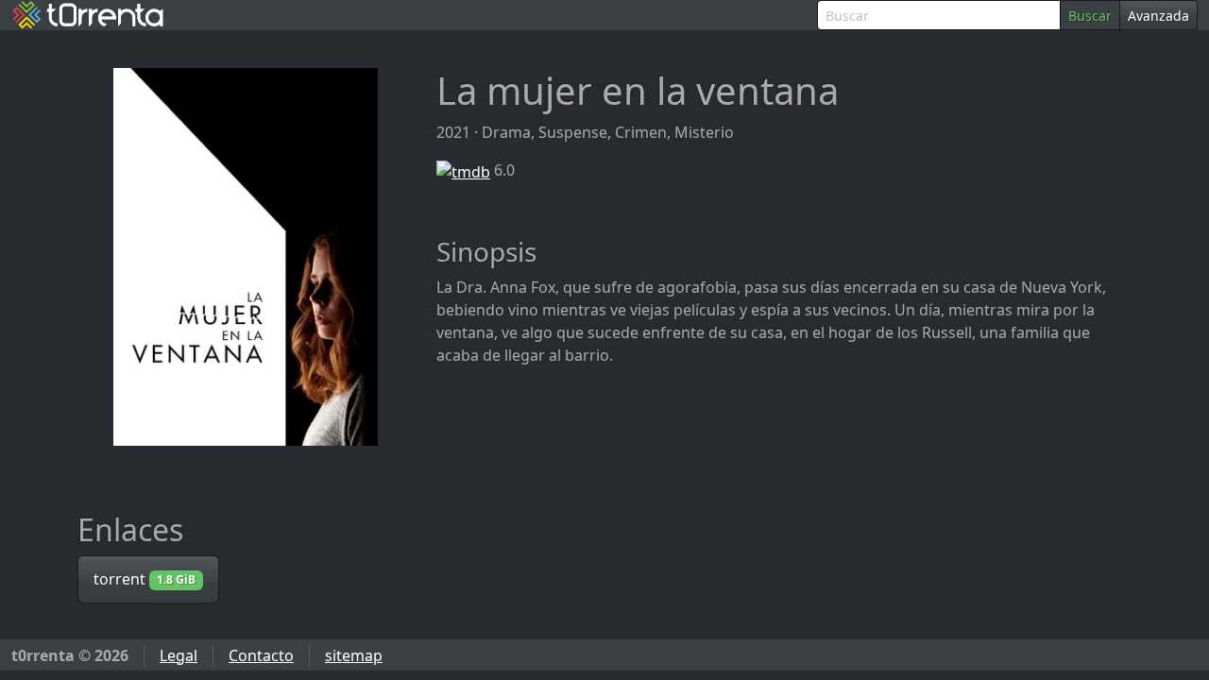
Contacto (261, 655)
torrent (145, 579)
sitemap (354, 655)
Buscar (1090, 16)
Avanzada (1158, 16)
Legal (178, 655)
